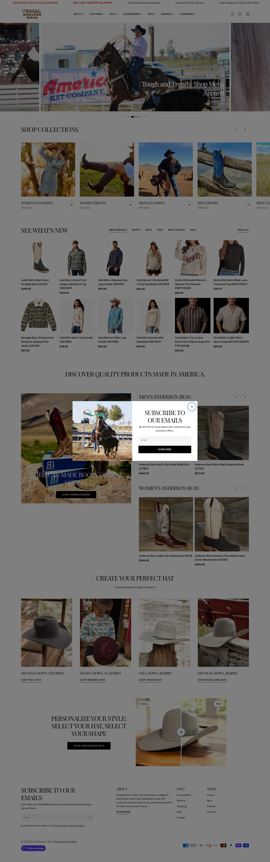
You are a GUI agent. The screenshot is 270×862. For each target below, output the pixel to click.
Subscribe (164, 449)
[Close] (192, 407)
